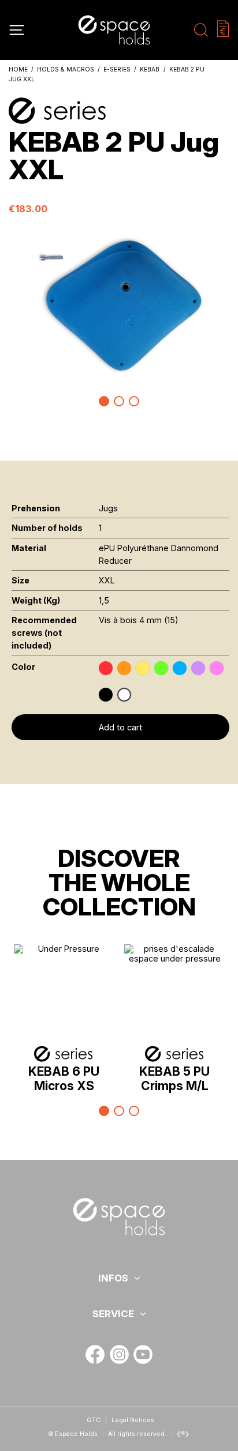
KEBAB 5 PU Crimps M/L (174, 1078)
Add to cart (120, 727)
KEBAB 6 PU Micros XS (63, 1078)
